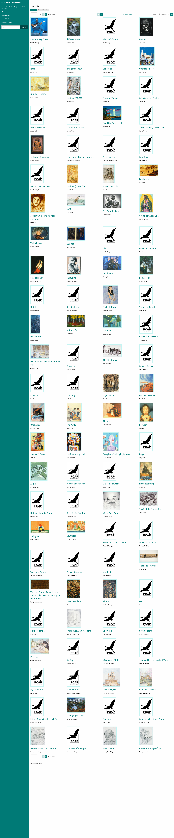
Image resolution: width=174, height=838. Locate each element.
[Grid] (98, 14)
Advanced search (127, 14)
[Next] (46, 14)
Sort (172, 14)
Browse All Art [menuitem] (5, 15)
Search (24, 27)
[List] (101, 14)
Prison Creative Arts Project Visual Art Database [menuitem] (13, 7)
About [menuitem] (3, 12)
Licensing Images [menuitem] (6, 22)
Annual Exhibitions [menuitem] (7, 19)
